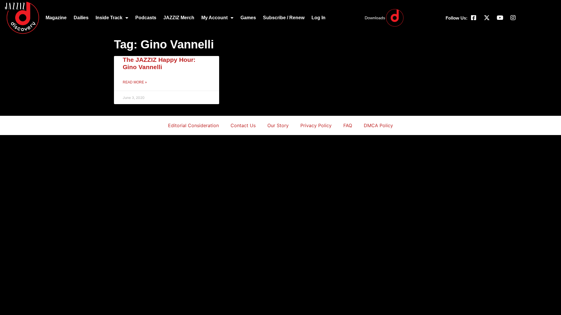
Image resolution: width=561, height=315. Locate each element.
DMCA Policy (378, 125)
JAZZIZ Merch (178, 17)
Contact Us (243, 125)
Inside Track (109, 17)
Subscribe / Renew (283, 17)
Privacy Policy (316, 125)
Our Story (278, 125)
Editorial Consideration (193, 125)
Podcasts (145, 17)
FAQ (347, 125)
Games (248, 17)
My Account (214, 17)
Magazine (56, 17)
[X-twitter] (487, 18)
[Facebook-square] (473, 18)
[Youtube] (500, 18)
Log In (318, 17)
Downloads (375, 17)
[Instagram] (513, 18)
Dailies (81, 17)
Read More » (135, 82)
